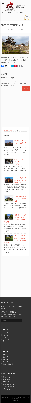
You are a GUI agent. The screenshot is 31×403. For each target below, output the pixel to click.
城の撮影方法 (6, 382)
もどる (26, 88)
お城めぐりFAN (15, 400)
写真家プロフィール (8, 377)
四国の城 (5, 337)
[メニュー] (3, 2)
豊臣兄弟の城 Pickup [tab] (8, 130)
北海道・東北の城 (8, 364)
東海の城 (5, 354)
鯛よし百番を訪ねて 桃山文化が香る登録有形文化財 (20, 180)
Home (2, 29)
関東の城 (5, 359)
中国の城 (5, 335)
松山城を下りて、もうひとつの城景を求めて (20, 143)
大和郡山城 (13, 29)
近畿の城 (7, 29)
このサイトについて (8, 386)
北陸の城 (5, 357)
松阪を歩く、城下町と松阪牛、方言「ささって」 (20, 162)
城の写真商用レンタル (9, 384)
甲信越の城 (6, 361)
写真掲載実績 (6, 379)
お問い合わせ (6, 389)
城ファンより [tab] (16, 130)
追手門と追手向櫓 (21, 29)
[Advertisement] (15, 107)
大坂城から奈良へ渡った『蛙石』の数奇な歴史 (20, 199)
